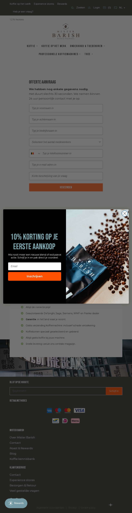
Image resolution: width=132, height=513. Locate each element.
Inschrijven (35, 276)
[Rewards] (16, 503)
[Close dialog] (124, 213)
